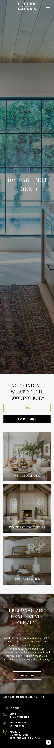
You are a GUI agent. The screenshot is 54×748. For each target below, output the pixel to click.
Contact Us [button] (27, 675)
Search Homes (27, 419)
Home (27, 408)
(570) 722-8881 (17, 726)
